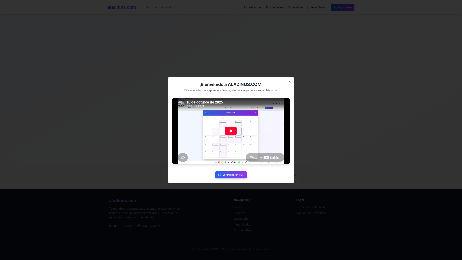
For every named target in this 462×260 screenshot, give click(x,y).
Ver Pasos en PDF (233, 174)
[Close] (289, 81)
